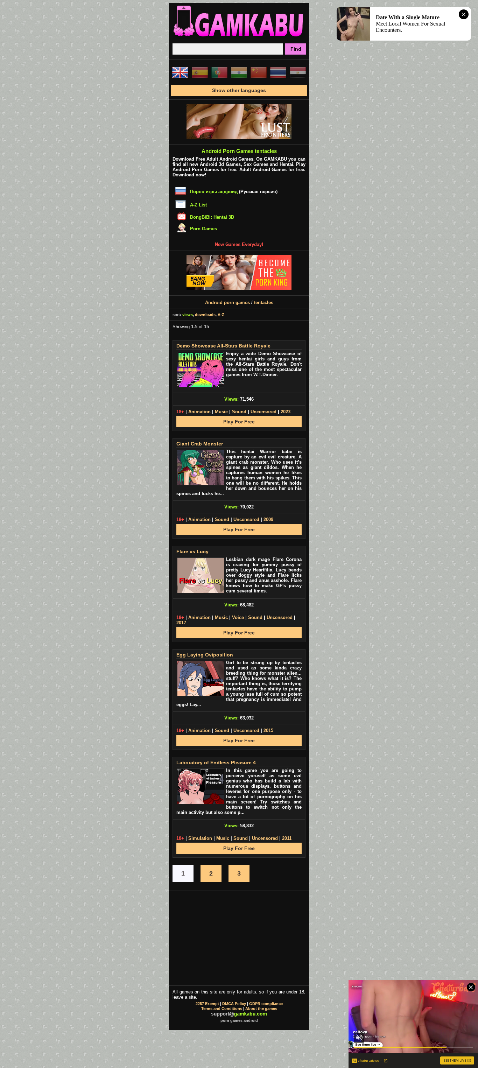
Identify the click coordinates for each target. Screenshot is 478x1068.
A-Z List (198, 205)
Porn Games (203, 228)
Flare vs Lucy (192, 551)
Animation (199, 411)
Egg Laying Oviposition (204, 655)
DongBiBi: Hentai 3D (212, 217)
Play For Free (239, 421)
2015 (268, 730)
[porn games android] (239, 37)
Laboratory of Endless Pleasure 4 (216, 762)
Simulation (200, 838)
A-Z (221, 314)
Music (221, 411)
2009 (268, 519)
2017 (181, 622)
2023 (285, 411)
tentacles (263, 302)
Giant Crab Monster (199, 444)
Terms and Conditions (221, 1008)
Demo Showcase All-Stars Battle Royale (223, 346)
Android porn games (227, 302)
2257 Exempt (207, 1004)
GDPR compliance (266, 1004)
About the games (261, 1008)
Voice (238, 617)
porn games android (239, 1020)
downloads (205, 314)
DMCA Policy (234, 1004)
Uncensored (263, 411)
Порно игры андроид (214, 191)
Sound (239, 411)
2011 (286, 838)
